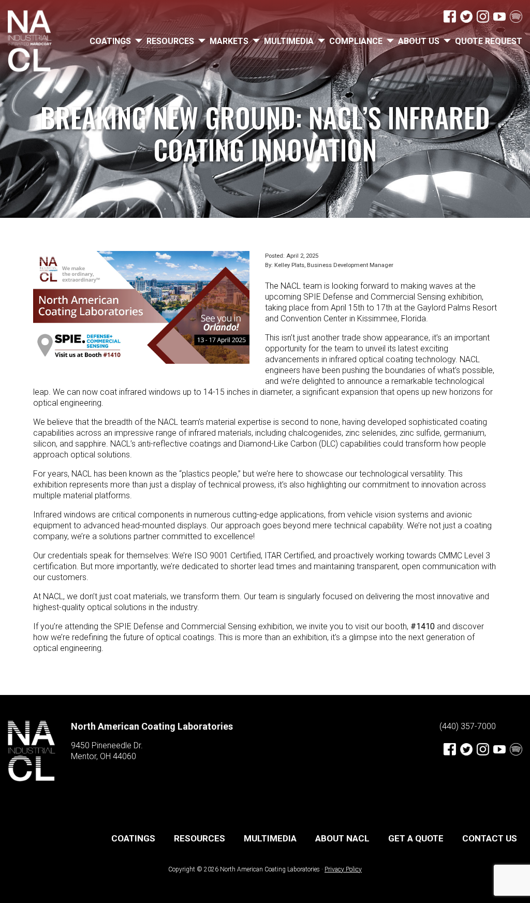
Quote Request (488, 41)
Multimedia (289, 41)
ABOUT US (418, 41)
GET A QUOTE (416, 838)
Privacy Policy (343, 869)
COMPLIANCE (355, 41)
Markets (229, 41)
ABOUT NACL (342, 838)
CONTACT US (489, 838)
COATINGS (110, 41)
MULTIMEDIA (270, 838)
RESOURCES (170, 41)
